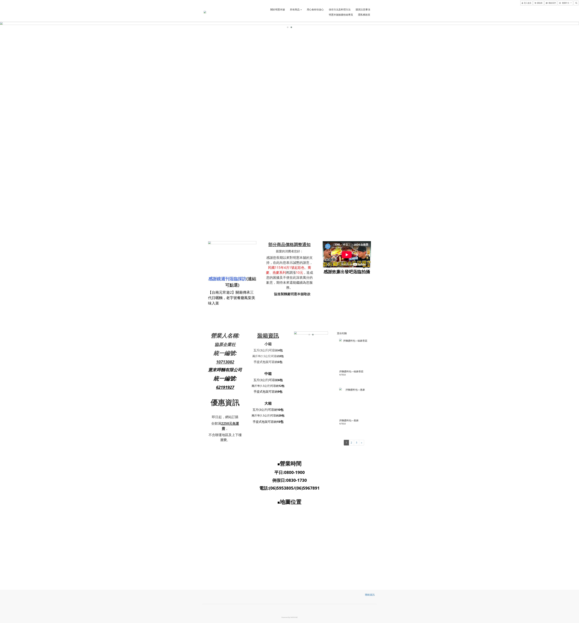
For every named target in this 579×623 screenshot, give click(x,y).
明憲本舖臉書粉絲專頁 (341, 14)
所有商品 (295, 9)
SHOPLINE (294, 617)
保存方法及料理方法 (340, 9)
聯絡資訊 (370, 594)
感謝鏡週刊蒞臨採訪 (227, 278)
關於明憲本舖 (277, 9)
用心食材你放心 (315, 9)
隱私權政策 (364, 14)
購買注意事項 (363, 9)
